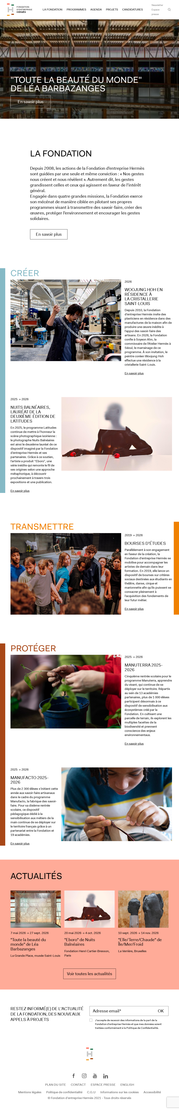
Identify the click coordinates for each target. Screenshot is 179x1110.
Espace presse (155, 12)
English (127, 1085)
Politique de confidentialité (64, 1092)
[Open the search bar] (169, 9)
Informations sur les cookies (119, 1092)
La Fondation (52, 9)
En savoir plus (31, 102)
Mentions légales (29, 1092)
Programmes (76, 9)
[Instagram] (84, 1075)
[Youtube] (95, 1075)
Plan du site (55, 1085)
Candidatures (132, 9)
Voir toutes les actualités (89, 974)
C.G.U (91, 1092)
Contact (78, 1085)
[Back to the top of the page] (89, 1053)
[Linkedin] (105, 1076)
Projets (112, 9)
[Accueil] (10, 9)
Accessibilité (152, 1092)
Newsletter (157, 5)
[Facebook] (73, 1075)
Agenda (96, 9)
